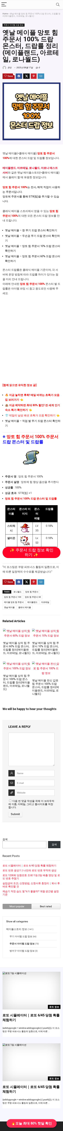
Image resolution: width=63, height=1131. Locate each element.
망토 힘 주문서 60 (33, 597)
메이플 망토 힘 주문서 (14, 602)
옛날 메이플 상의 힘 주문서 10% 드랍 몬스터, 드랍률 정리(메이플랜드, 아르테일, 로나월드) (45, 648)
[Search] (58, 4)
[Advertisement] (31, 341)
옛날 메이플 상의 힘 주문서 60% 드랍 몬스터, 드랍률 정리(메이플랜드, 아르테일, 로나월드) (16, 648)
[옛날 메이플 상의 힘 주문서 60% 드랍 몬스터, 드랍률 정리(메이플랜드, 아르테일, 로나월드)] (17, 631)
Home (5, 14)
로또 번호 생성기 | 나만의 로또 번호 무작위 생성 (29, 870)
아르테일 (22, 168)
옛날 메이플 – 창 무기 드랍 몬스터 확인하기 (31, 230)
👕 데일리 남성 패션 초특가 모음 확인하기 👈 (32, 415)
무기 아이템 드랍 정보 (21, 936)
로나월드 (34, 168)
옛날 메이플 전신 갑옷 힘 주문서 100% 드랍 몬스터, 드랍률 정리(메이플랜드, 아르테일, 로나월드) (45, 687)
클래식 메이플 (24, 607)
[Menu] (4, 4)
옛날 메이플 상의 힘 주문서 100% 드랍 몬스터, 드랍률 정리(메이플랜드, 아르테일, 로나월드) (16, 682)
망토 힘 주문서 (31, 592)
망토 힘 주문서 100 (12, 597)
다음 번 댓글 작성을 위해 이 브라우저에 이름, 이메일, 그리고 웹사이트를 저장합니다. (31, 804)
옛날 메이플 (9, 607)
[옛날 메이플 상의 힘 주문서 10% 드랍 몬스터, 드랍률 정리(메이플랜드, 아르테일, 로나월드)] (46, 631)
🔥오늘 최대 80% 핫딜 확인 (31, 1123)
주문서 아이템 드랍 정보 (14, 25)
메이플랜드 (9, 168)
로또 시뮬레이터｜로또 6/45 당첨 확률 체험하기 (29, 865)
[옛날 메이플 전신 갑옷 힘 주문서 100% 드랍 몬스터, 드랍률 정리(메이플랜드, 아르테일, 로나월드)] (46, 663)
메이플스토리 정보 (16, 929)
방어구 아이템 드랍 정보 (22, 950)
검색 (5, 839)
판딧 (9, 67)
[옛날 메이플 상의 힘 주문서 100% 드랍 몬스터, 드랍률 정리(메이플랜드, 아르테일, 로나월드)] (17, 663)
